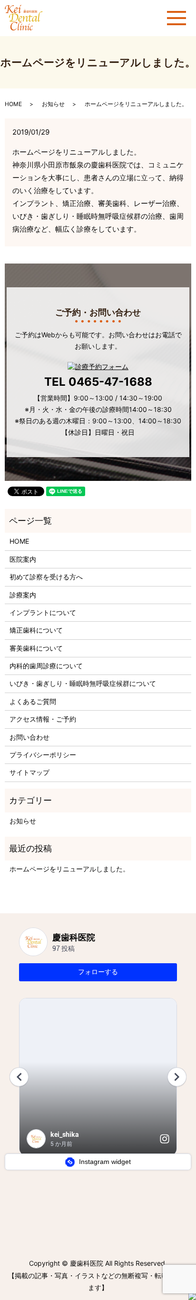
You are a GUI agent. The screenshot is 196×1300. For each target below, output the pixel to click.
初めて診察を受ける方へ (46, 577)
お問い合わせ (29, 737)
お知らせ (53, 104)
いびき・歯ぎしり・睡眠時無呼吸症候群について (83, 683)
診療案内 (23, 595)
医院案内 (23, 559)
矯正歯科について (36, 630)
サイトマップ (29, 772)
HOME (13, 104)
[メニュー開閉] (176, 18)
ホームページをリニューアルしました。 (69, 869)
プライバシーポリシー (43, 755)
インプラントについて (43, 612)
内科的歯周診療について (46, 666)
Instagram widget (104, 1161)
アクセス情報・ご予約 (43, 719)
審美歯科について (36, 648)
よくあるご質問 (33, 701)
